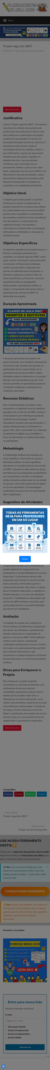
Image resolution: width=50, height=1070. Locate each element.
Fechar (25, 559)
